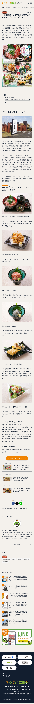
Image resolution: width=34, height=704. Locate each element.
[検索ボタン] (28, 3)
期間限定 (20, 559)
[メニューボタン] (31, 3)
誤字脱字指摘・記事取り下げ (25, 693)
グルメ (4, 12)
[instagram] (9, 676)
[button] (13, 503)
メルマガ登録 (26, 689)
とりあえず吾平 (6, 559)
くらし (18, 687)
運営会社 (28, 694)
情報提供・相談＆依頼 (14, 693)
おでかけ (12, 687)
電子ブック (17, 691)
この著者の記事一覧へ (17, 544)
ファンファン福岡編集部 (9, 530)
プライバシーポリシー (8, 694)
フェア (13, 559)
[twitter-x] (6, 676)
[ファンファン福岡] (9, 3)
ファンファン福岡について (12, 689)
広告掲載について (6, 693)
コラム (27, 687)
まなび (22, 687)
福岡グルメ (26, 559)
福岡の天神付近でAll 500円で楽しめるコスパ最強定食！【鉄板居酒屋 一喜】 (21, 478)
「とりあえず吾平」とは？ (12, 97)
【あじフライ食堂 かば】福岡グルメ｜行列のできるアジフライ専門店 (21, 490)
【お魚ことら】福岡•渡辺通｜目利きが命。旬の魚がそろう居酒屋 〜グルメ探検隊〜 (21, 467)
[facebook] (3, 676)
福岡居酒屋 (5, 561)
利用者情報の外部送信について (19, 694)
